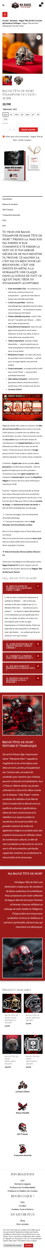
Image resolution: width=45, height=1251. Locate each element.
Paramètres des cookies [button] (12, 1245)
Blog (22, 1220)
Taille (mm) (7, 109)
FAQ (22, 1202)
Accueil (5, 20)
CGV (22, 1180)
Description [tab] (7, 199)
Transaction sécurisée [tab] (11, 215)
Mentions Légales (22, 1184)
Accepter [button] (28, 1245)
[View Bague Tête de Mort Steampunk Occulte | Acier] (7, 80)
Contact (22, 1206)
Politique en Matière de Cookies (22, 1191)
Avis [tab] (4, 225)
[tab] (22, 588)
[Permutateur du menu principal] (4, 14)
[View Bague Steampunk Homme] (18, 80)
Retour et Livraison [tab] (10, 204)
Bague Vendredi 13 (10, 565)
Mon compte (22, 1224)
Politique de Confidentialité (22, 1187)
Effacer (5, 123)
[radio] (5, 114)
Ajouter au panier (28, 129)
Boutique (13, 20)
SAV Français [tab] (7, 209)
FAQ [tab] (4, 220)
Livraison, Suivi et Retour (22, 1209)
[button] (3, 5)
